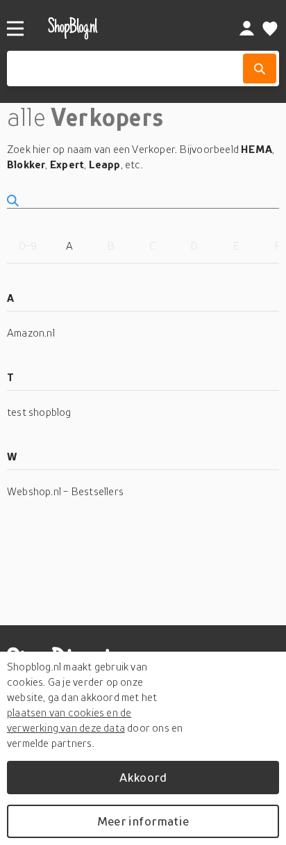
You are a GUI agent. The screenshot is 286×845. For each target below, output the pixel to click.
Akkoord (143, 777)
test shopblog (39, 411)
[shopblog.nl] (121, 28)
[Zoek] (259, 68)
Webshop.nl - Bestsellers (65, 491)
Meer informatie (143, 821)
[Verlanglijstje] (270, 28)
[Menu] (15, 28)
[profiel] (246, 28)
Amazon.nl (31, 332)
